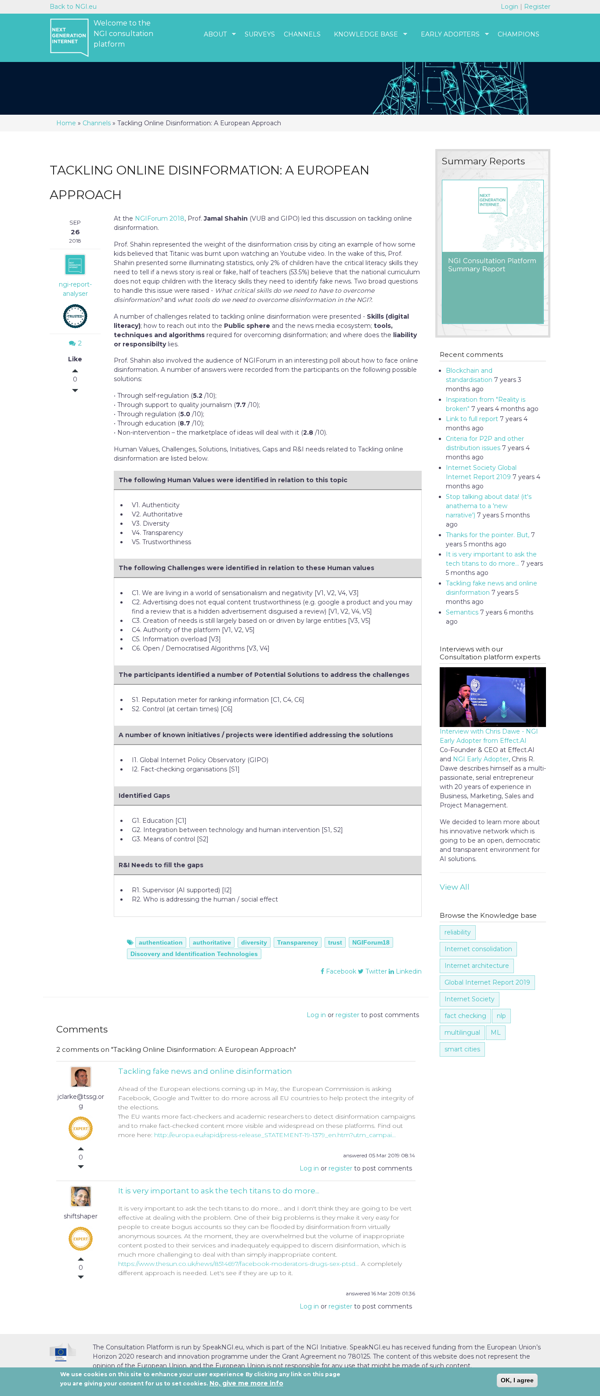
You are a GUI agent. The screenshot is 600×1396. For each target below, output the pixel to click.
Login (510, 7)
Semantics (462, 612)
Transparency (297, 942)
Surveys (260, 34)
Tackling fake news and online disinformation (205, 1071)
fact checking (465, 1016)
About (211, 34)
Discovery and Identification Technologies (194, 953)
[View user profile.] (80, 1083)
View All (455, 887)
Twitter (375, 971)
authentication (161, 942)
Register (537, 7)
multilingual (462, 1032)
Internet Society (470, 999)
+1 (87, 371)
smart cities (462, 1049)
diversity (254, 942)
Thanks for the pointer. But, (487, 535)
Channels (302, 34)
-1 (87, 389)
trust (335, 942)
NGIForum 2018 (159, 218)
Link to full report (472, 419)
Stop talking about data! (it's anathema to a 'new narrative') (488, 506)
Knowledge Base (361, 34)
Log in (316, 1015)
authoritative (212, 942)
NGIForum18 (371, 942)
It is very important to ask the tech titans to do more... (218, 1190)
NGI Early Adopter (481, 759)
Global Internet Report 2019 (487, 982)
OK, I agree (517, 1380)
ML (496, 1032)
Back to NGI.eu (73, 7)
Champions (518, 34)
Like (75, 359)
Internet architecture (477, 966)
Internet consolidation (478, 949)
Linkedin (408, 971)
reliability (458, 932)
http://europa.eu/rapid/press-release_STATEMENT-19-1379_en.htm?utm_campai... (275, 1135)
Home (66, 123)
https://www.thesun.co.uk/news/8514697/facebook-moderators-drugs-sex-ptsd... (238, 1264)
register (347, 1015)
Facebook (340, 971)
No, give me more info (246, 1383)
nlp (501, 1016)
